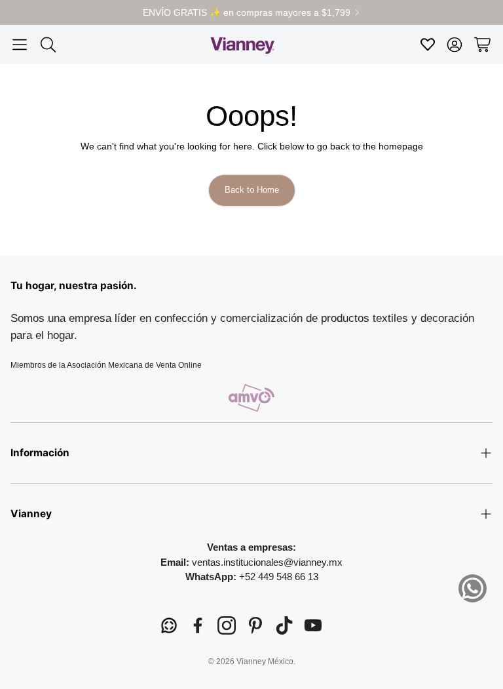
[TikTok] (284, 625)
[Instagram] (226, 625)
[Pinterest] (255, 625)
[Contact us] (472, 588)
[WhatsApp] (169, 625)
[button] (19, 44)
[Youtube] (313, 625)
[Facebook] (198, 625)
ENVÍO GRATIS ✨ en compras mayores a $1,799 (246, 12)
